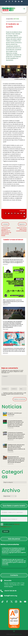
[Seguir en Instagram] (15, 1)
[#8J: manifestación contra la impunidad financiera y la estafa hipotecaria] (14, 282)
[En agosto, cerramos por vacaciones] (5, 414)
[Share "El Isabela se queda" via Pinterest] (14, 213)
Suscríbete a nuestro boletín (14, 506)
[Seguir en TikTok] (6, 1)
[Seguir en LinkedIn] (18, 1)
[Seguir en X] (11, 602)
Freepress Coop (18, 634)
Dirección (8, 580)
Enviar (6, 531)
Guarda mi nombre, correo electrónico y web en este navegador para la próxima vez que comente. (13, 394)
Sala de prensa (14, 539)
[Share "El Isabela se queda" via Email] (24, 213)
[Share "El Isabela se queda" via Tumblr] (11, 213)
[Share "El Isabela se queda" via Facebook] (5, 213)
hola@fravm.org (10, 596)
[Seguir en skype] (9, 1)
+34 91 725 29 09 (10, 591)
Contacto (14, 575)
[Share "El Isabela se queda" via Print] (24, 216)
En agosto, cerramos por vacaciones (15, 413)
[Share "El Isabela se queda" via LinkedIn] (18, 213)
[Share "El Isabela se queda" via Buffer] (21, 213)
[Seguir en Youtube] (22, 1)
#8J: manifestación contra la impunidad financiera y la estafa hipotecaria (13, 301)
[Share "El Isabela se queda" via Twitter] (8, 213)
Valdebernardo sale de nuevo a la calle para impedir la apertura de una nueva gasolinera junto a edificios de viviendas (16, 447)
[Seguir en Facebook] (12, 1)
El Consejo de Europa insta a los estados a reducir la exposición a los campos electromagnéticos (13, 261)
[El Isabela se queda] (14, 71)
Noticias (16, 19)
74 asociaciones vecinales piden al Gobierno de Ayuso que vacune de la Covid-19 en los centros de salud (14, 350)
